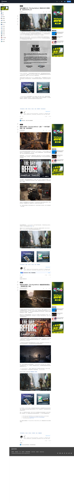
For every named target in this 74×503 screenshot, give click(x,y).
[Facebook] (57, 453)
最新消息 (54, 30)
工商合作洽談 (33, 451)
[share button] (18, 24)
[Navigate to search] (57, 1)
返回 (3, 4)
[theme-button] (59, 1)
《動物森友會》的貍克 (33, 371)
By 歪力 (25, 12)
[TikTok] (69, 453)
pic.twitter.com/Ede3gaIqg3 (39, 417)
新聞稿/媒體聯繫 (27, 451)
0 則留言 (21, 277)
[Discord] (62, 453)
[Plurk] (64, 453)
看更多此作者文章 (48, 111)
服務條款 (12, 451)
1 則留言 (21, 442)
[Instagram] (60, 453)
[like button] (18, 19)
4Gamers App (42, 451)
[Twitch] (71, 453)
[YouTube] (66, 453)
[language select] (62, 2)
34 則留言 (21, 118)
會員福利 (37, 451)
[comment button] (46, 11)
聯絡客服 (23, 451)
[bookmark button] (18, 16)
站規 (20, 451)
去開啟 (49, 272)
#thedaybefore (31, 417)
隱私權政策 (16, 451)
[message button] (18, 21)
